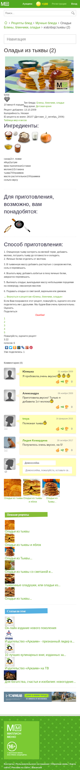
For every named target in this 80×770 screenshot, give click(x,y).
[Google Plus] (27, 347)
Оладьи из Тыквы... (18, 558)
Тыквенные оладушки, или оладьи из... (32, 585)
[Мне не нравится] (66, 381)
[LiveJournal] (23, 347)
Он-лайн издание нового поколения (30, 628)
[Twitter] (11, 347)
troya (26, 418)
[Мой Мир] (19, 347)
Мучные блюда (46, 23)
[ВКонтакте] (7, 347)
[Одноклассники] (15, 347)
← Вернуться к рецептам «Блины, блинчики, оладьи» (33, 296)
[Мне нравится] (57, 381)
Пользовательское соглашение (32, 764)
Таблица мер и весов (15, 120)
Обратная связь (59, 764)
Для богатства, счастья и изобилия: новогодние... (40, 681)
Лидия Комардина (35, 440)
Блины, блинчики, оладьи (22, 27)
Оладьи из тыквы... (18, 598)
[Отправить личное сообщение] (6, 428)
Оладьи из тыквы (13, 498)
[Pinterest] (31, 347)
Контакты (9, 764)
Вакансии (37, 767)
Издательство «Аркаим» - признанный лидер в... (39, 641)
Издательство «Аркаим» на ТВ (27, 668)
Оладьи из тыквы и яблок (23, 544)
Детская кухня (43, 106)
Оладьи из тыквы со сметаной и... (29, 571)
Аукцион (27, 4)
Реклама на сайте (20, 767)
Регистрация (59, 4)
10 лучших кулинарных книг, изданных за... (35, 654)
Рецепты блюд (21, 23)
